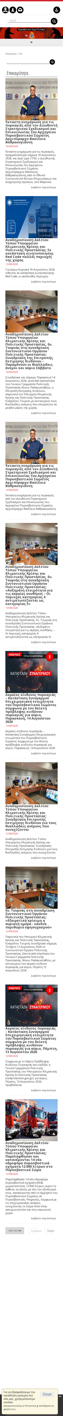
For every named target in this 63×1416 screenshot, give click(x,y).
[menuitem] (5, 10)
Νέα (20, 53)
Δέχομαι (47, 1394)
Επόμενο (50, 1230)
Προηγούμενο (34, 1230)
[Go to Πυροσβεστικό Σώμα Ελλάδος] (31, 33)
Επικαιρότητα (10, 53)
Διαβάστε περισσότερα (43, 187)
